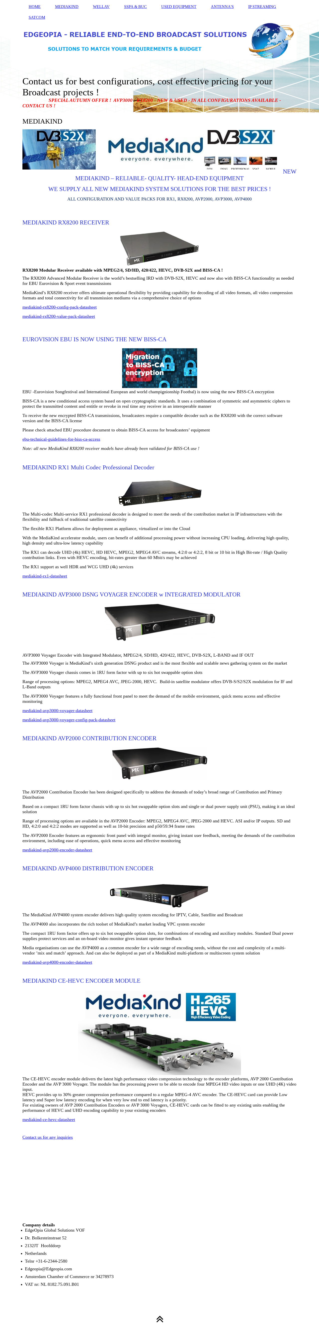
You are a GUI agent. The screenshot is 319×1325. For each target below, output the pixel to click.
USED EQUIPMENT (178, 6)
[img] (159, 56)
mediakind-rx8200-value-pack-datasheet (58, 316)
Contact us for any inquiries (47, 1137)
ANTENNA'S (222, 6)
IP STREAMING (262, 6)
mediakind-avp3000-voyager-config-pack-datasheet (68, 719)
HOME (35, 6)
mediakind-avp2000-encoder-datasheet (57, 849)
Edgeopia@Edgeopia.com (48, 1268)
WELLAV (101, 6)
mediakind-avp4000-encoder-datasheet (57, 962)
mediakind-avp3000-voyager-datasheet (57, 710)
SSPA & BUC (135, 6)
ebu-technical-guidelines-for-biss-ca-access (61, 439)
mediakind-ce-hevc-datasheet (48, 1119)
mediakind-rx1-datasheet (44, 575)
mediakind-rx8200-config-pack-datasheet (59, 307)
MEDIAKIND (67, 6)
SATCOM (37, 17)
